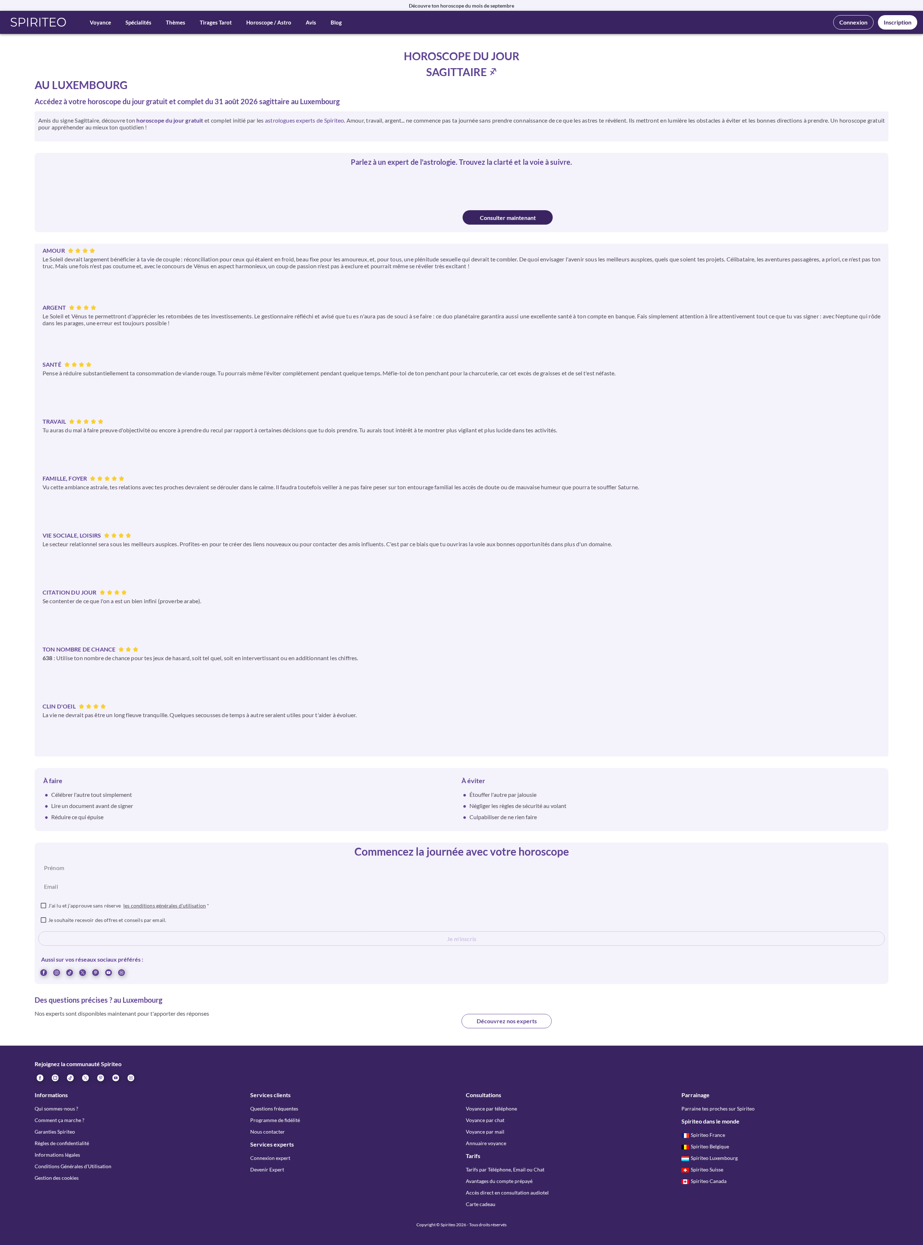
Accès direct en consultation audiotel (507, 1192)
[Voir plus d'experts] (416, 1027)
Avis (311, 22)
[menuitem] (121, 972)
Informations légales (57, 1155)
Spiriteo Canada (709, 1181)
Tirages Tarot (216, 22)
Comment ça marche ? (59, 1120)
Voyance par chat (485, 1120)
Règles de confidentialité (62, 1143)
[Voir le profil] (428, 186)
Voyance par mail (485, 1132)
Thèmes (175, 22)
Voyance (100, 22)
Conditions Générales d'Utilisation (73, 1166)
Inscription (897, 22)
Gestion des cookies (57, 1178)
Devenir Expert (267, 1169)
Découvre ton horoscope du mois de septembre (461, 6)
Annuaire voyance (486, 1143)
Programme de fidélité (275, 1120)
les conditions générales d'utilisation (164, 905)
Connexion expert (270, 1158)
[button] (38, 22)
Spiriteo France (708, 1135)
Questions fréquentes (274, 1108)
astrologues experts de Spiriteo (304, 120)
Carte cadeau (480, 1204)
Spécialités (138, 22)
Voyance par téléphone (491, 1108)
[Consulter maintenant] (416, 217)
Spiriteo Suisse (707, 1169)
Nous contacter (267, 1132)
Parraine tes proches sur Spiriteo (718, 1108)
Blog (336, 22)
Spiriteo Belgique (710, 1146)
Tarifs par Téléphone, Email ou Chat (505, 1169)
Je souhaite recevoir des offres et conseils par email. (107, 920)
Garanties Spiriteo (55, 1132)
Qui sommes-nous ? (56, 1108)
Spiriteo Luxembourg (714, 1158)
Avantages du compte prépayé (499, 1181)
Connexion (853, 22)
